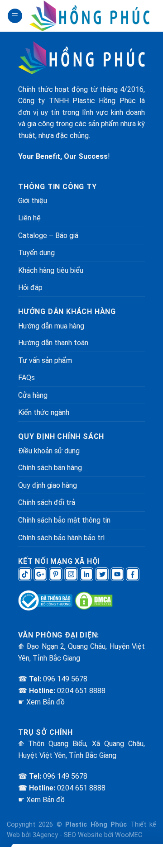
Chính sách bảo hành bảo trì (61, 537)
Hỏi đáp (30, 287)
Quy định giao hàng (47, 485)
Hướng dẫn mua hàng (51, 326)
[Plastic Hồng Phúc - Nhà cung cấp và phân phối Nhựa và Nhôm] (89, 16)
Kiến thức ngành (43, 412)
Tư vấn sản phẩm (45, 360)
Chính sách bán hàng (50, 467)
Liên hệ (29, 218)
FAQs (26, 377)
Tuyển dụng (36, 252)
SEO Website (83, 835)
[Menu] (15, 16)
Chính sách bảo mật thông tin (64, 520)
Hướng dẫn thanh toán (53, 342)
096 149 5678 (65, 679)
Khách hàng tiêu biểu (50, 270)
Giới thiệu (32, 200)
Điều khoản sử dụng (49, 451)
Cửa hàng (33, 395)
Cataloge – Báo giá (48, 235)
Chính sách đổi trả (46, 502)
